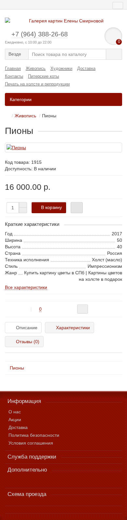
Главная (13, 68)
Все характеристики (26, 287)
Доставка (86, 68)
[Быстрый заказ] (77, 207)
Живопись (36, 68)
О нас (14, 411)
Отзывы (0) (27, 341)
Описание (26, 327)
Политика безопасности (33, 435)
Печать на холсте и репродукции (37, 84)
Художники (61, 68)
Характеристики (73, 327)
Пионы (17, 367)
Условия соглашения (30, 443)
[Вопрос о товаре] (82, 309)
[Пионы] (63, 147)
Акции (14, 419)
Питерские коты (43, 76)
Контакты (14, 76)
